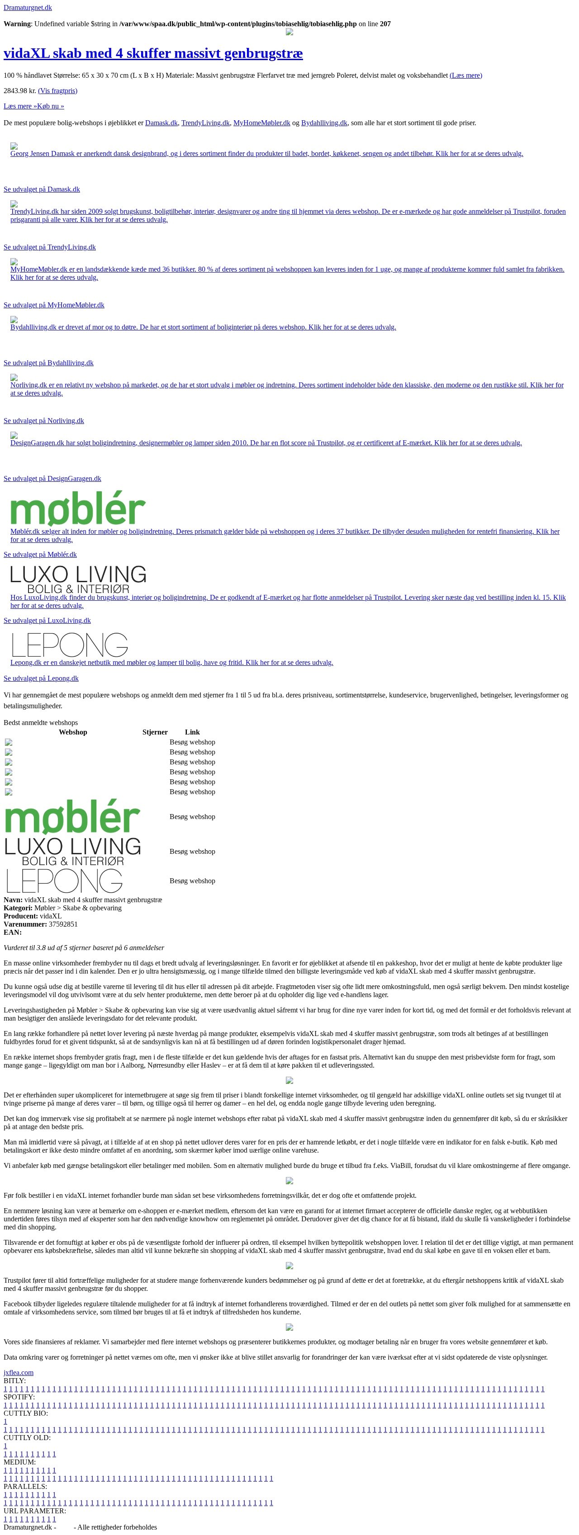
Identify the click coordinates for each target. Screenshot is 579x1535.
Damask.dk (161, 123)
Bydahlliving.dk (324, 123)
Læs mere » (20, 106)
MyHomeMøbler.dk (261, 123)
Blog (65, 1527)
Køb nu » (50, 106)
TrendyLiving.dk (205, 123)
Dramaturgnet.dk (28, 7)
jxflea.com (18, 1372)
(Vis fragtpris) (57, 90)
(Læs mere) (466, 75)
